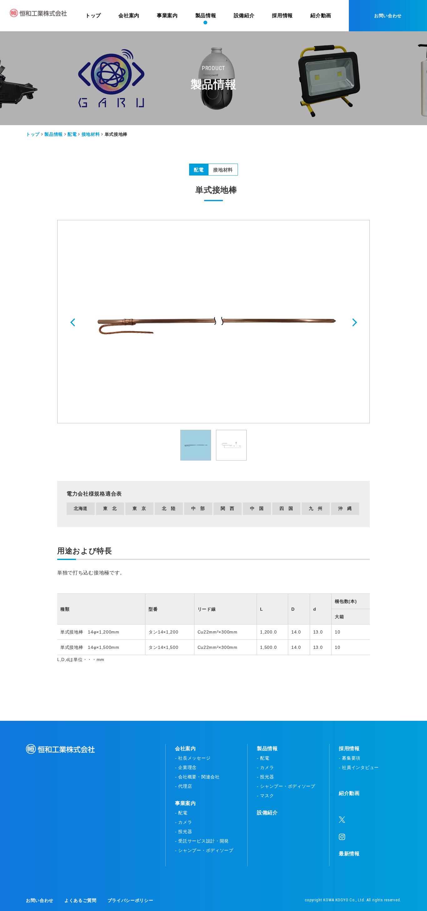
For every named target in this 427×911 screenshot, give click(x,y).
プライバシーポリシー (130, 900)
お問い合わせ (388, 15)
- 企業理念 (186, 767)
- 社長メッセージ (192, 758)
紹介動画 (349, 793)
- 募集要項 (349, 758)
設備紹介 (267, 812)
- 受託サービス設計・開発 (202, 840)
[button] (73, 322)
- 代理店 (183, 786)
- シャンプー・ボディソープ (204, 850)
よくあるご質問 (80, 900)
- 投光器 (183, 831)
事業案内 (185, 803)
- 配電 (181, 812)
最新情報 (349, 853)
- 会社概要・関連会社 (197, 776)
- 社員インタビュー (359, 767)
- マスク (265, 795)
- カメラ (183, 822)
